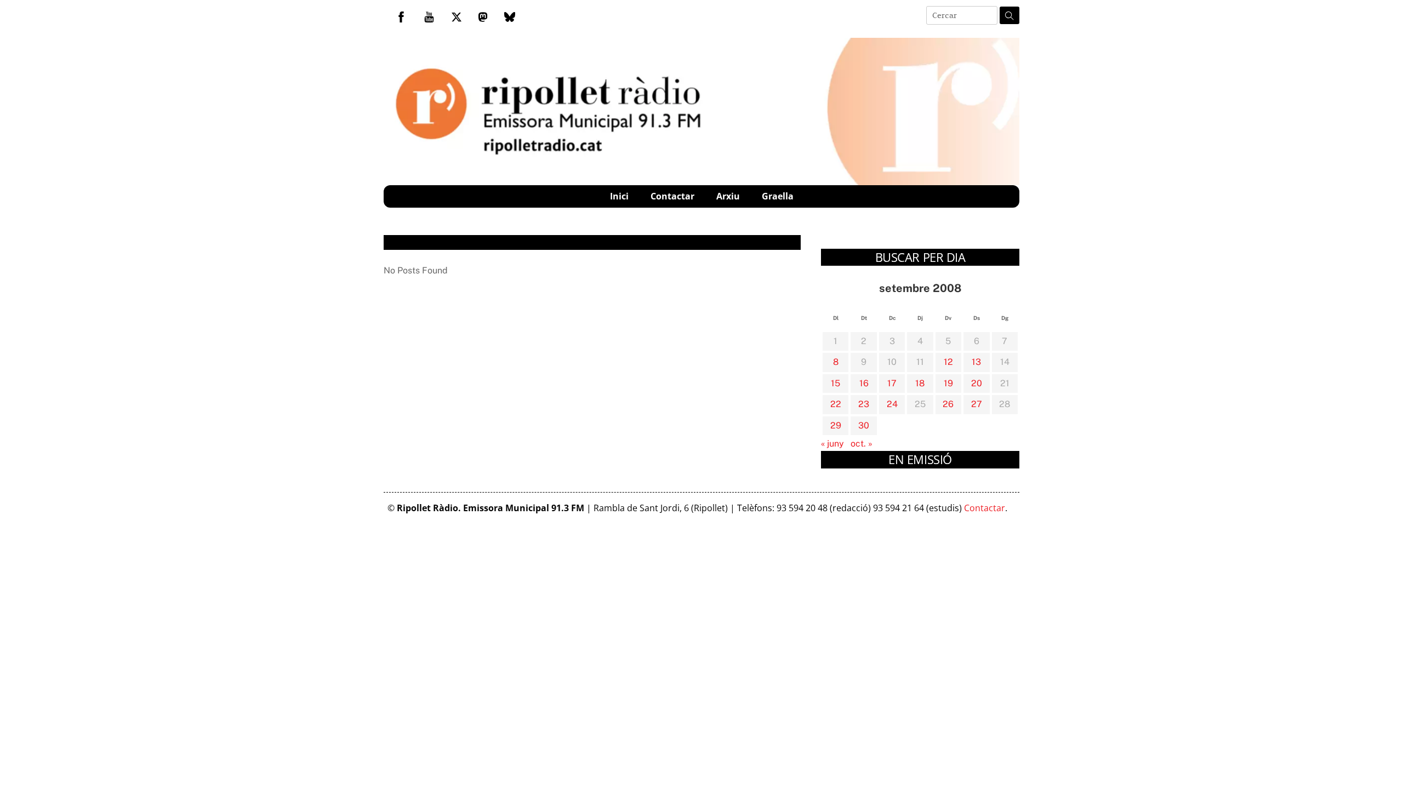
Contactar (672, 196)
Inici (619, 196)
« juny (832, 443)
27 (976, 404)
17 (892, 383)
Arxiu (728, 196)
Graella (778, 196)
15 (835, 383)
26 (948, 404)
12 (948, 362)
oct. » (861, 443)
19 (948, 383)
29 (835, 425)
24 (892, 404)
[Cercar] (1009, 15)
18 (920, 383)
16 (864, 383)
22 (835, 404)
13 (976, 362)
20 (976, 383)
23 (863, 404)
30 (863, 425)
